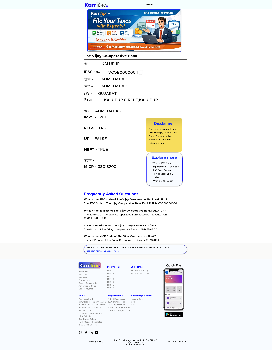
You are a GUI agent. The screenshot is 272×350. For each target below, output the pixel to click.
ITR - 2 (110, 273)
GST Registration (116, 305)
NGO (110, 308)
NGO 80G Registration (119, 311)
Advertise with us (87, 286)
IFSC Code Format (162, 170)
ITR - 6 (110, 285)
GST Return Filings (139, 271)
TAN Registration (116, 302)
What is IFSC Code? (162, 163)
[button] (83, 277)
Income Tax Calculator (90, 308)
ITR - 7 (110, 288)
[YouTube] (96, 332)
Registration (124, 308)
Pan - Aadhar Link (87, 299)
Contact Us (84, 280)
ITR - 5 (110, 282)
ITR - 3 (110, 276)
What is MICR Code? (162, 181)
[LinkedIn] (91, 332)
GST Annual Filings (139, 273)
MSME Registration (116, 299)
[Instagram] (81, 332)
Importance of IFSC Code (165, 167)
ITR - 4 (110, 279)
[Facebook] (86, 332)
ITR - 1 (110, 271)
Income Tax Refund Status (92, 305)
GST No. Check (86, 311)
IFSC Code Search (88, 325)
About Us (83, 272)
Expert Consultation (88, 283)
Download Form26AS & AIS (92, 302)
